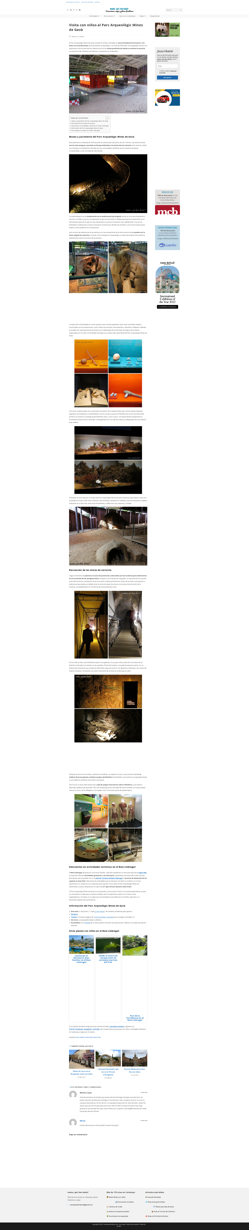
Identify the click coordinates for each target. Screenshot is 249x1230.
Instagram (88, 1029)
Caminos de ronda (115, 1207)
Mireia (82, 1121)
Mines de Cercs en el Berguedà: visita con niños (82, 1072)
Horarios (74, 914)
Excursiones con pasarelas (118, 1216)
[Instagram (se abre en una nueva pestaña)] (76, 10)
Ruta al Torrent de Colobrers (164, 1211)
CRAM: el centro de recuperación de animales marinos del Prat (108, 959)
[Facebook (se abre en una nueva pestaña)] (70, 10)
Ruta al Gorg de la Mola (156, 1202)
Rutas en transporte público (119, 1211)
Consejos (97, 2)
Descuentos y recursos (73, 2)
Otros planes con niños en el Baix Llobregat (85, 130)
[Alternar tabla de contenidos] (106, 118)
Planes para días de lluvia (164, 1207)
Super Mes (143, 873)
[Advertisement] (108, 307)
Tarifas (74, 917)
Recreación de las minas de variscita (83, 123)
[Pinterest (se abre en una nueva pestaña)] (73, 10)
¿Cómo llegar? (100, 911)
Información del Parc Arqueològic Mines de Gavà (87, 128)
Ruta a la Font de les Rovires (158, 1216)
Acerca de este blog (87, 2)
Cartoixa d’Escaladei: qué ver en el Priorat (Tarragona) (108, 1072)
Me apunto (167, 77)
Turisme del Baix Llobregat (103, 917)
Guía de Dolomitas (154, 1197)
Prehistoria (97, 1037)
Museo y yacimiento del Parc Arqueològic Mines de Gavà (89, 121)
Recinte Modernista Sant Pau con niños (134, 1070)
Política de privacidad (132, 1224)
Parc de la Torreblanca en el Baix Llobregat (135, 1018)
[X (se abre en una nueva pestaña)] (67, 10)
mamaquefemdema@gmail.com (81, 1205)
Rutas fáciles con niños (117, 1197)
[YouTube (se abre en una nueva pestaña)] (79, 10)
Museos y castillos (78, 36)
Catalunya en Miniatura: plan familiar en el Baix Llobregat (81, 959)
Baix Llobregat (80, 1037)
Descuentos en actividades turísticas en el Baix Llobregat (90, 126)
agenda (87, 923)
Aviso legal (122, 1224)
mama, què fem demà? (164, 59)
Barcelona (89, 1037)
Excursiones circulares (126, 1202)
